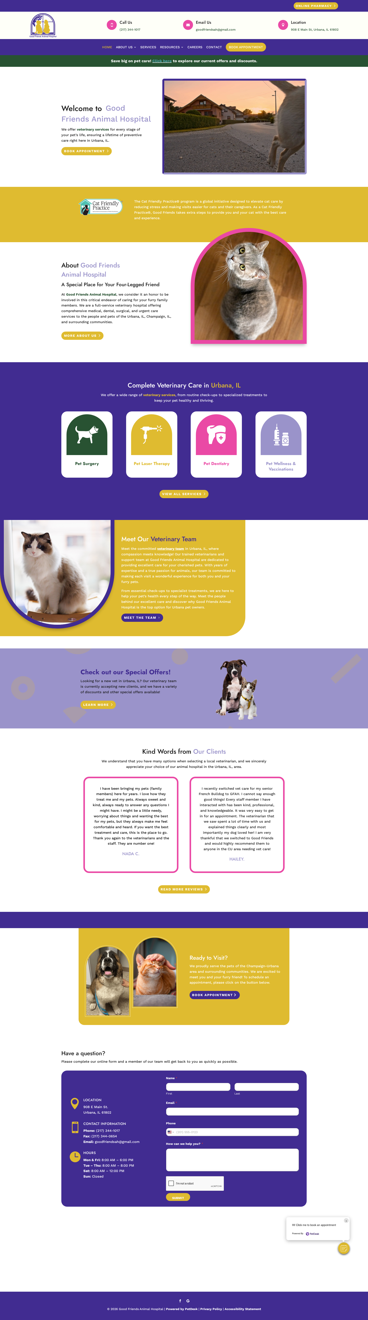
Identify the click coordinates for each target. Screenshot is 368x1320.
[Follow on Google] (188, 1301)
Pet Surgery (87, 463)
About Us (124, 47)
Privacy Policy (211, 1309)
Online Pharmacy (314, 6)
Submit (178, 1198)
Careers (194, 47)
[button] (344, 1248)
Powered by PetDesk (182, 1309)
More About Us (80, 336)
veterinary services (93, 129)
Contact (214, 47)
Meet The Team (140, 618)
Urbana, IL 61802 (97, 1112)
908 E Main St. (95, 1107)
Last (237, 1093)
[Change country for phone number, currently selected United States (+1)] (170, 1132)
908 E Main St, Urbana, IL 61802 (314, 29)
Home (107, 47)
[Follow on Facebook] (180, 1301)
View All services (182, 494)
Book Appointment (246, 47)
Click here (162, 61)
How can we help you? (184, 1144)
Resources (170, 47)
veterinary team (170, 549)
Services (148, 47)
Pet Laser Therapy (152, 463)
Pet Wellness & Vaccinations (281, 466)
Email (171, 1103)
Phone (171, 1123)
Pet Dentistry (216, 463)
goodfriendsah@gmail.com (216, 29)
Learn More (96, 705)
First (169, 1093)
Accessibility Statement (243, 1309)
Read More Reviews (182, 889)
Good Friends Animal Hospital (91, 294)
